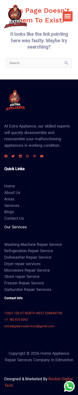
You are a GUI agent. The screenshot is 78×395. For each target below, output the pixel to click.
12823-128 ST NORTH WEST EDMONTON (33, 313)
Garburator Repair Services (27, 289)
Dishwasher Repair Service (27, 257)
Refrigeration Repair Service (28, 250)
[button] (68, 16)
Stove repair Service (21, 276)
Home (9, 186)
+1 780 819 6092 (16, 320)
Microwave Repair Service (27, 270)
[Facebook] (6, 156)
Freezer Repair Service (24, 283)
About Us (12, 192)
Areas (9, 199)
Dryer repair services (22, 263)
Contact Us (14, 218)
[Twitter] (13, 156)
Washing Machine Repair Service (33, 244)
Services (12, 205)
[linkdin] (20, 156)
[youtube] (41, 156)
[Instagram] (27, 156)
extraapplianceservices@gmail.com (29, 326)
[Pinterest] (34, 156)
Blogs (9, 212)
